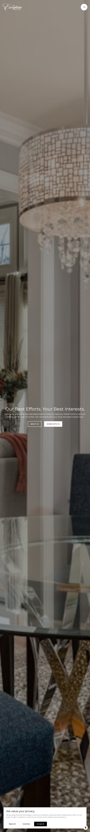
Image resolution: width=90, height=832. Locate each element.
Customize (26, 824)
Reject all (12, 824)
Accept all (40, 824)
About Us (34, 424)
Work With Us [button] (53, 424)
